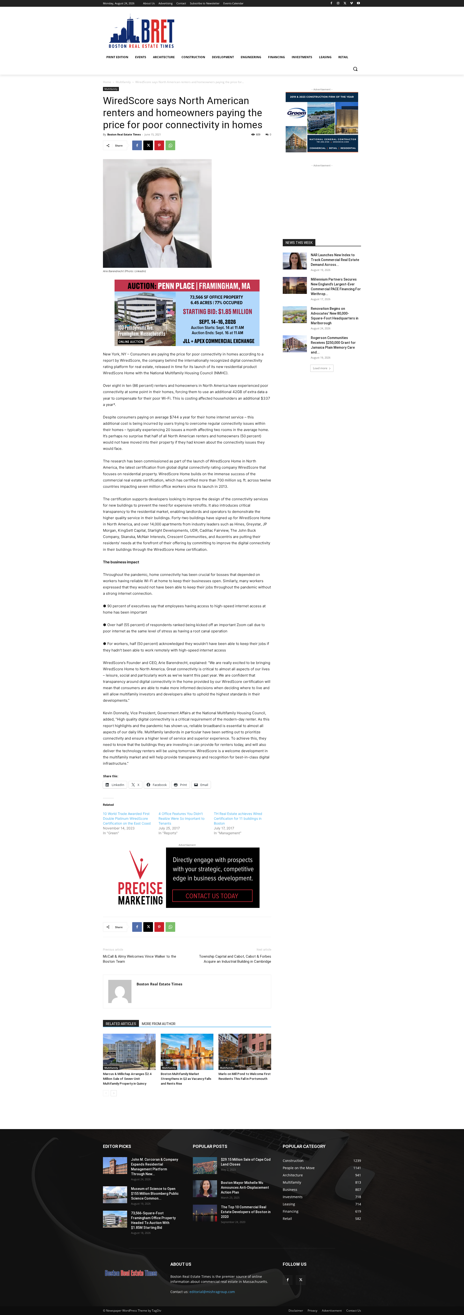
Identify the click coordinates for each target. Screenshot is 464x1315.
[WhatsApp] (170, 145)
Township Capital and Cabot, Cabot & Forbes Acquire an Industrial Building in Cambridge (235, 959)
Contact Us (353, 1310)
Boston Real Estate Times (124, 134)
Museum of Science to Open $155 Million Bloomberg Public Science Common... (155, 1193)
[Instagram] (338, 3)
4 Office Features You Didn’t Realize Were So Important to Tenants (181, 818)
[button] (355, 69)
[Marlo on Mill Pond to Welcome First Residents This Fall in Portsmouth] (244, 1052)
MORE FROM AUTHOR (158, 1024)
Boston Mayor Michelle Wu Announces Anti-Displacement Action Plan (245, 1187)
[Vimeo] (351, 3)
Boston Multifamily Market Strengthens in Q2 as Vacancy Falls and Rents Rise (186, 1078)
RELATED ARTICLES (121, 1024)
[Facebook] (331, 3)
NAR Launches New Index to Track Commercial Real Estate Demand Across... (335, 260)
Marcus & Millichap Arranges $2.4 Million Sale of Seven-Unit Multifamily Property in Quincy (127, 1078)
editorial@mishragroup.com (212, 1291)
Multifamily (123, 82)
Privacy (312, 1310)
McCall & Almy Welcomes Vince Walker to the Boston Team (139, 959)
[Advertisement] (322, 198)
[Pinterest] (159, 145)
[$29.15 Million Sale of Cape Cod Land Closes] (205, 1165)
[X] (345, 3)
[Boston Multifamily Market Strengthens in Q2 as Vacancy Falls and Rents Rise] (187, 1052)
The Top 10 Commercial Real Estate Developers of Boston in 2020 (246, 1212)
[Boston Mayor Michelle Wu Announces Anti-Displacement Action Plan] (205, 1188)
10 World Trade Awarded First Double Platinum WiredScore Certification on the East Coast (127, 818)
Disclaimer (296, 1310)
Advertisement (332, 1310)
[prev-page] (106, 1093)
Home (107, 82)
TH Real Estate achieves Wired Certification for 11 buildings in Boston (238, 818)
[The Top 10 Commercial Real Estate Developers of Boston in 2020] (205, 1213)
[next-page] (114, 1093)
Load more (320, 368)
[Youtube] (358, 3)
